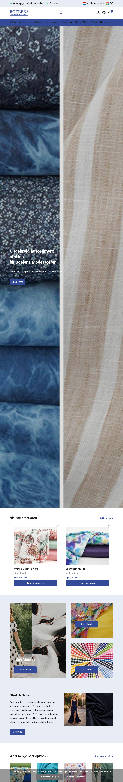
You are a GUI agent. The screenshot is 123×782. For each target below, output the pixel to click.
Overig (113, 22)
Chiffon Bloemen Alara (26, 568)
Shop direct (17, 282)
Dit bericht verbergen (49, 777)
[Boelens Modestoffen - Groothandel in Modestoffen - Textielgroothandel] (19, 13)
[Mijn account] (98, 12)
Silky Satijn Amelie (75, 568)
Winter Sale (67, 22)
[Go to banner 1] (38, 640)
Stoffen (23, 22)
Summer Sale (52, 22)
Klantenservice (97, 3)
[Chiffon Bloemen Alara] (35, 546)
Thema (103, 22)
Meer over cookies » (76, 777)
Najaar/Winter (82, 22)
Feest (94, 22)
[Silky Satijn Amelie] (87, 546)
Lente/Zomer (36, 22)
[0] (109, 13)
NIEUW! (13, 22)
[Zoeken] (61, 12)
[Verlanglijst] (104, 12)
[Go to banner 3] (92, 660)
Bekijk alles (105, 518)
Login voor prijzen (35, 583)
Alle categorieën (103, 756)
